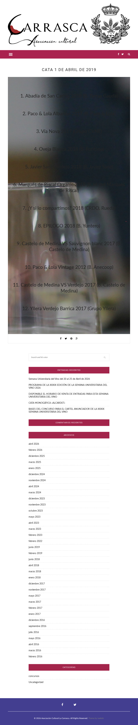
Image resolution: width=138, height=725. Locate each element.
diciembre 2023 (37, 499)
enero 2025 (35, 468)
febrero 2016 (35, 656)
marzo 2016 (35, 650)
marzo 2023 (35, 529)
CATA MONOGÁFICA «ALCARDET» (47, 403)
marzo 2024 (35, 492)
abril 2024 (34, 486)
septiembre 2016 (37, 626)
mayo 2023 (34, 517)
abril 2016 (34, 644)
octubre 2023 (36, 511)
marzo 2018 (35, 571)
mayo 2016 (34, 638)
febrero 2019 (35, 553)
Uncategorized (36, 682)
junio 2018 (34, 559)
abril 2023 (34, 523)
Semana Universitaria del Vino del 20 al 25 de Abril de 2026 (59, 379)
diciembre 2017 (37, 584)
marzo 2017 (35, 602)
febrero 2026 (35, 450)
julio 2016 (34, 632)
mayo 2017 (34, 596)
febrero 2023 (35, 535)
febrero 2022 (35, 541)
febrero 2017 (35, 608)
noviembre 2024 (37, 480)
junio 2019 (34, 547)
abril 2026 (34, 444)
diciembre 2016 (37, 620)
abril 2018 (34, 565)
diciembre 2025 (37, 456)
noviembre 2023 (37, 505)
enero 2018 (35, 577)
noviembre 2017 (37, 590)
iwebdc (101, 718)
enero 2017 (35, 614)
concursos (34, 676)
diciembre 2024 (37, 474)
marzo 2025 (35, 462)
